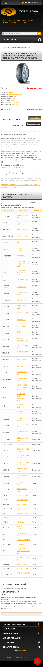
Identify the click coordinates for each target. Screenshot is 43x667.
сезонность (36, 211)
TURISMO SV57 (22, 513)
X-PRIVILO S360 (22, 359)
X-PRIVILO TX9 (22, 504)
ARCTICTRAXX (22, 256)
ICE (18, 242)
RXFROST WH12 (22, 236)
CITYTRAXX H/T (22, 544)
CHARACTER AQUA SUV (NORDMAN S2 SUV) (23, 551)
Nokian (4, 20)
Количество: (15, 125)
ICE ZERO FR (21, 366)
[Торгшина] (21, 11)
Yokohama (17, 20)
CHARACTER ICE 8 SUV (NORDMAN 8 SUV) (23, 264)
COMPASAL (16, 22)
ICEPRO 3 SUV (22, 300)
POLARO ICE (21, 326)
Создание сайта (20, 657)
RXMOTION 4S (21, 444)
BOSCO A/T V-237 (22, 500)
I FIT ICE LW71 (21, 287)
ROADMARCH (6, 22)
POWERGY (20, 522)
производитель (9, 211)
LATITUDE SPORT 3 (23, 540)
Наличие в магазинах (34, 109)
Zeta (25, 20)
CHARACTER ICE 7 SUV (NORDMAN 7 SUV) (23, 272)
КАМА (24, 22)
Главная (4, 47)
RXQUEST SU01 (22, 509)
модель (23, 211)
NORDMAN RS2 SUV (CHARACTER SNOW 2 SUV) (23, 387)
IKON (10, 20)
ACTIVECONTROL (22, 568)
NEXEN (30, 20)
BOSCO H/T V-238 (22, 495)
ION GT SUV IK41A (23, 564)
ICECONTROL (21, 320)
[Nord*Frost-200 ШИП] (21, 73)
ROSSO (19, 517)
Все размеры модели (34, 88)
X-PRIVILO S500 (22, 229)
